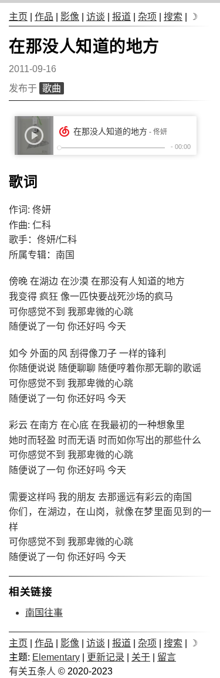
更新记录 (105, 657)
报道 (121, 17)
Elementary (56, 657)
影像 (69, 17)
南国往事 (44, 613)
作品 (44, 17)
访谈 (95, 17)
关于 (140, 657)
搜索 (173, 17)
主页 (18, 17)
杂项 (147, 17)
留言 (166, 657)
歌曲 (51, 88)
